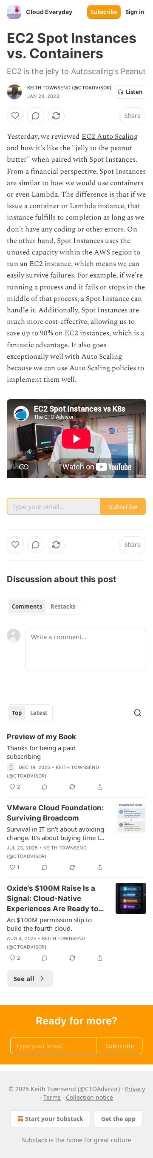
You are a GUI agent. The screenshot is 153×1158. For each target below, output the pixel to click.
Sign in (135, 12)
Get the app (118, 1119)
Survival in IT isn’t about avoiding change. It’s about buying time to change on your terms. (55, 833)
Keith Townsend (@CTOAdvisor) (69, 88)
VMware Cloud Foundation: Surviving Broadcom (55, 812)
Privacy (135, 1089)
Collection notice (89, 1097)
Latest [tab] (39, 713)
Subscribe (104, 12)
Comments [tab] (27, 606)
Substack (34, 1140)
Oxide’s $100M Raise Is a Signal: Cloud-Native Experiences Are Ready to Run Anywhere (52, 899)
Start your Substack (54, 1119)
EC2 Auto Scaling (110, 136)
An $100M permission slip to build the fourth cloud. (49, 923)
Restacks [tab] (63, 606)
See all (24, 978)
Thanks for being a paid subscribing (41, 752)
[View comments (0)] (35, 115)
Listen (134, 92)
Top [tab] (17, 713)
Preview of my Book (41, 736)
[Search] (137, 712)
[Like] (15, 115)
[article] (76, 762)
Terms (52, 1097)
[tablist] (43, 606)
